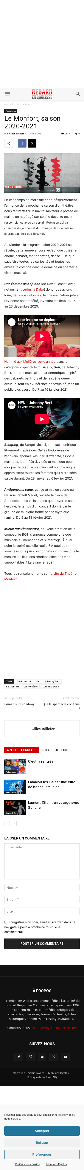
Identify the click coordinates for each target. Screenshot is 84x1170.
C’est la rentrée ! (41, 761)
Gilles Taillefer (17, 133)
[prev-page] (7, 823)
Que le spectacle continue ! (61, 706)
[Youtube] (65, 1057)
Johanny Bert (52, 681)
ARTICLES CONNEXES (21, 750)
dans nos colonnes (27, 295)
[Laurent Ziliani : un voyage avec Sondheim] (15, 807)
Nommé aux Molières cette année (30, 362)
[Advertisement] (42, 44)
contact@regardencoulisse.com (54, 1028)
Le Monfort (12, 686)
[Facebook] (22, 143)
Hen (38, 681)
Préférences (42, 1154)
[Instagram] (30, 1057)
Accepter (42, 1131)
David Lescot (24, 681)
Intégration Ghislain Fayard (28, 1073)
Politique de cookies (27, 1164)
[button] (7, 94)
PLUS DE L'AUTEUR (54, 750)
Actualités (23, 104)
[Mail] (42, 1057)
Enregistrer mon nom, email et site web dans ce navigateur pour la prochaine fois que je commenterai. (39, 927)
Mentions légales (56, 1164)
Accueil (8, 104)
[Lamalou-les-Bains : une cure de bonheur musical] (15, 787)
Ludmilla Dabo (33, 289)
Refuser (42, 1143)
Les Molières (31, 686)
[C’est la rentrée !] (15, 766)
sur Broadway (19, 704)
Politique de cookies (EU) (42, 1077)
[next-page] (14, 823)
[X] (32, 143)
